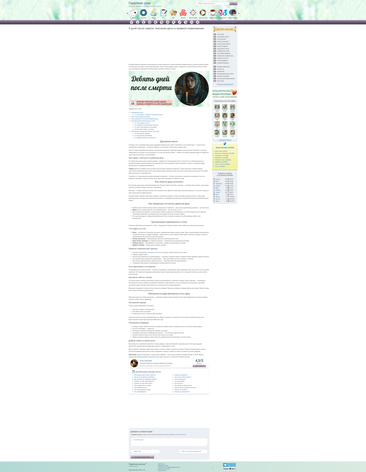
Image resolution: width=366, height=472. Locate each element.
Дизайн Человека (223, 76)
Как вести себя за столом (144, 129)
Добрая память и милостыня (145, 138)
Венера (218, 186)
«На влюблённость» (140, 387)
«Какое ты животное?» (182, 392)
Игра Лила (220, 81)
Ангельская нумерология (226, 79)
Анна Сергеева (146, 361)
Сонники (153, 17)
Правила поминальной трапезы (146, 125)
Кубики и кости (222, 58)
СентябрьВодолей (225, 136)
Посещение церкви (142, 133)
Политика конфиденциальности (169, 467)
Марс (217, 188)
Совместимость (223, 17)
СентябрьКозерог (217, 136)
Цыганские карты (223, 49)
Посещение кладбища (143, 135)
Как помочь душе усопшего (140, 117)
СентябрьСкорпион (225, 128)
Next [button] (239, 12)
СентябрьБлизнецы (232, 111)
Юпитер (218, 190)
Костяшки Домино (223, 53)
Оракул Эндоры (222, 46)
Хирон (217, 201)
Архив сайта (162, 470)
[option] (134, 14)
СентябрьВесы (217, 128)
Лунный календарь (232, 17)
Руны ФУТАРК (221, 39)
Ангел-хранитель (183, 161)
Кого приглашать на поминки (145, 127)
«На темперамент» (140, 392)
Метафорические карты (225, 74)
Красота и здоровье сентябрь (224, 153)
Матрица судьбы (193, 17)
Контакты (161, 464)
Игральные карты (223, 37)
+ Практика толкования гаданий (224, 84)
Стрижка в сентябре (222, 155)
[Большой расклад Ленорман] (224, 93)
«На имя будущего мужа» (142, 389)
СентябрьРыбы (232, 136)
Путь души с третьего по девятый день (148, 114)
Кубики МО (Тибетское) (225, 56)
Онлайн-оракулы (223, 63)
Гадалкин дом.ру (137, 464)
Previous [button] (127, 12)
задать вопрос (199, 366)
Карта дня (220, 34)
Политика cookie (164, 469)
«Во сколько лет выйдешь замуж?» (145, 379)
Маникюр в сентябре (221, 158)
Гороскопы (143, 17)
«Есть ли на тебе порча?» (182, 377)
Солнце (218, 179)
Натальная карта (203, 17)
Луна (217, 181)
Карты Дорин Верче (223, 44)
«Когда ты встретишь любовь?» (144, 377)
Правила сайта (163, 465)
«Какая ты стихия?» (180, 389)
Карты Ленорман (223, 41)
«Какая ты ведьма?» (181, 375)
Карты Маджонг (222, 60)
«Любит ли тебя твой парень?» (144, 381)
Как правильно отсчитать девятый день (144, 119)
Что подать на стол (142, 123)
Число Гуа (220, 69)
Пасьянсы (183, 17)
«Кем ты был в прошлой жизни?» (185, 387)
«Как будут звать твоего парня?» (145, 375)
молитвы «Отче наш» (155, 252)
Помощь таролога (230, 22)
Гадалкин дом (139, 3)
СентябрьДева (232, 119)
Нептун (218, 197)
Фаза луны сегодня (221, 151)
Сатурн (218, 192)
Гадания (134, 17)
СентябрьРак (217, 119)
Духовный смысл (137, 112)
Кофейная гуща (213, 17)
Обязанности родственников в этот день (145, 131)
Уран (217, 194)
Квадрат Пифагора (223, 67)
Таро (173, 17)
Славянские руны (223, 51)
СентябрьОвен (217, 111)
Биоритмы (220, 71)
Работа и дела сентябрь (223, 160)
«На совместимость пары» (142, 385)
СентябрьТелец (225, 111)
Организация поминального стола (143, 121)
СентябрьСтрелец (232, 128)
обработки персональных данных (178, 434)
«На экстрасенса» (180, 379)
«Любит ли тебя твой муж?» (143, 383)
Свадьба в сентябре (221, 162)
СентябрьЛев (225, 119)
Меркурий (219, 183)
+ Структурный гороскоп (224, 140)
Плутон (218, 199)
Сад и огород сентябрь (222, 164)
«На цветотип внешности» (183, 385)
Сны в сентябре (220, 166)
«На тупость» (178, 383)
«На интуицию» (179, 381)
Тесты (163, 17)
